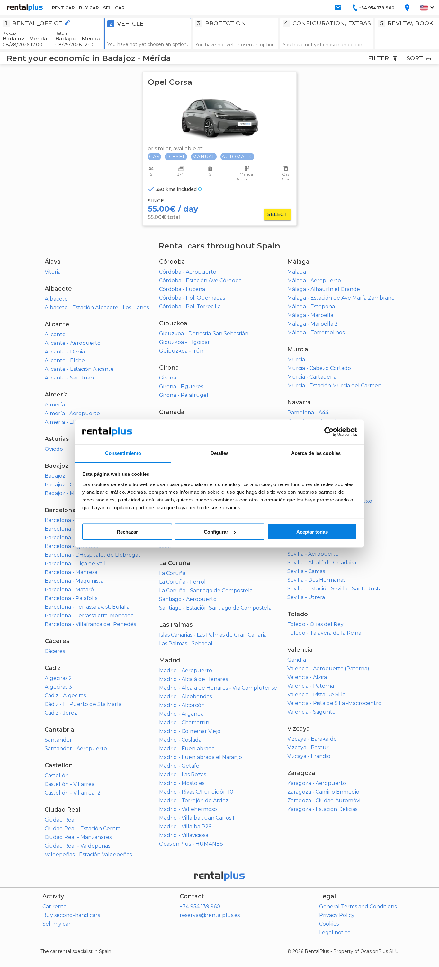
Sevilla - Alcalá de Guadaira (321, 563)
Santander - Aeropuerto (76, 748)
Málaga (296, 272)
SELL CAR (113, 7)
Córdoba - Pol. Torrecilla (190, 306)
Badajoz (55, 476)
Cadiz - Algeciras (65, 696)
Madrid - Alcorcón (182, 705)
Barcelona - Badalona (72, 520)
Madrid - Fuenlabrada (187, 748)
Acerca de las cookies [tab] (316, 453)
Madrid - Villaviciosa (183, 835)
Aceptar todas (312, 532)
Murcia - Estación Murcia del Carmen (334, 385)
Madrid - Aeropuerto (185, 670)
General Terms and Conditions (358, 906)
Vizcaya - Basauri (308, 748)
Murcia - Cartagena (311, 377)
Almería (55, 405)
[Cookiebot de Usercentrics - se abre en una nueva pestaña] (329, 432)
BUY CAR (89, 7)
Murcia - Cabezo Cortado (319, 368)
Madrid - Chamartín (184, 722)
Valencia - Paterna (310, 686)
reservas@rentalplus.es (210, 915)
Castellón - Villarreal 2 (73, 793)
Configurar (216, 532)
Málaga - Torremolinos (316, 332)
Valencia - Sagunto (311, 712)
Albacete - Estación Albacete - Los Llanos (97, 307)
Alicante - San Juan (69, 378)
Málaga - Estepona (311, 306)
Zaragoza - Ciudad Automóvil (324, 800)
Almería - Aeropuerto (72, 413)
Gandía (296, 660)
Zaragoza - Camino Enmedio (323, 792)
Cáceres (55, 651)
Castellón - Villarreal (70, 784)
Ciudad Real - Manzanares (78, 837)
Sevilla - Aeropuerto (313, 554)
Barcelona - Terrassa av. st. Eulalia (87, 607)
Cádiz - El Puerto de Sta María (83, 704)
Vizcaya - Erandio (308, 756)
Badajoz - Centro (66, 485)
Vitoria (53, 272)
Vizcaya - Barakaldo (312, 739)
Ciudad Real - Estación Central (83, 828)
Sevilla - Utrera (306, 597)
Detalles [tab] (220, 453)
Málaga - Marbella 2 (312, 324)
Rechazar (127, 532)
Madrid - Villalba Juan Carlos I (196, 818)
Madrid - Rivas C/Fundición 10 (196, 792)
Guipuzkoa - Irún (181, 351)
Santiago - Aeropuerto (188, 599)
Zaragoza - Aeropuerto (316, 783)
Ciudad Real (60, 820)
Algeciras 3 (58, 687)
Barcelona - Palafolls (71, 598)
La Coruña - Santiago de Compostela (206, 591)
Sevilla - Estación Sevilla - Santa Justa (334, 589)
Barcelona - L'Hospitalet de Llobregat (92, 555)
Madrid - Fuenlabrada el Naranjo (200, 757)
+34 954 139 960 (200, 906)
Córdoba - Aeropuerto (187, 272)
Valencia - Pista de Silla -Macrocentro (334, 703)
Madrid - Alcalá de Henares (193, 679)
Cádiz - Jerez (61, 713)
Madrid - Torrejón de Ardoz (193, 800)
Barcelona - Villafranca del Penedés (90, 624)
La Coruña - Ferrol (182, 582)
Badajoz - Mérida (66, 493)
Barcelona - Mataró (69, 590)
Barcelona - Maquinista (74, 581)
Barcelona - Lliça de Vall (75, 564)
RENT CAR (63, 7)
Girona (167, 378)
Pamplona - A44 (307, 412)
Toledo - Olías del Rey (315, 624)
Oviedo (54, 449)
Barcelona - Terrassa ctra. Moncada (89, 616)
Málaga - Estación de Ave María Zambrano (341, 298)
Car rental (55, 906)
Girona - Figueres (181, 386)
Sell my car (56, 924)
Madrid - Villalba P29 (185, 826)
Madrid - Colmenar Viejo (189, 731)
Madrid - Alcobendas (185, 696)
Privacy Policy (336, 915)
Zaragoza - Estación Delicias (322, 809)
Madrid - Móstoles (181, 783)
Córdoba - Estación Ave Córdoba (200, 280)
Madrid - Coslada (180, 740)
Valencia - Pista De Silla (316, 695)
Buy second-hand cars (71, 915)
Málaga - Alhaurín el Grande (323, 289)
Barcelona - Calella (69, 529)
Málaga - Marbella (310, 315)
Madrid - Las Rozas (182, 774)
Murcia (296, 359)
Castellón (57, 775)
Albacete (56, 299)
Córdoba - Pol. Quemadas (192, 298)
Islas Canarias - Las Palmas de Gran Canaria (213, 635)
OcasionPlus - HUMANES (191, 844)
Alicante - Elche (65, 360)
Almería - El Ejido (66, 422)
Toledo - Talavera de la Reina (324, 633)
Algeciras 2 (58, 678)
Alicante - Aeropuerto (73, 343)
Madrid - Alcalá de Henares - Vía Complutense (218, 688)
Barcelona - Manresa (71, 572)
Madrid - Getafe (179, 766)
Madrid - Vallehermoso (188, 809)
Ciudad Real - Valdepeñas (77, 846)
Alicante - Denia (65, 352)
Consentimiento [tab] (123, 453)
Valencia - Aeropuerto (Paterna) (328, 669)
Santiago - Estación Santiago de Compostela (215, 608)
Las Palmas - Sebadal (185, 643)
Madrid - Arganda (181, 714)
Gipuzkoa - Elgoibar (184, 342)
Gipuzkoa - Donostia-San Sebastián (203, 333)
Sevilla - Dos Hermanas (316, 580)
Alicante (55, 334)
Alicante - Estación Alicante (79, 369)
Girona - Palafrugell (184, 395)
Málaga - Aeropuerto (314, 280)
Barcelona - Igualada (71, 546)
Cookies (329, 924)
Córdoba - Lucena (182, 289)
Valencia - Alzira (307, 677)
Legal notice (335, 932)
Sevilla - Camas (306, 571)
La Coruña (172, 573)
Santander (58, 740)
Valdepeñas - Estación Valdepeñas (88, 854)
